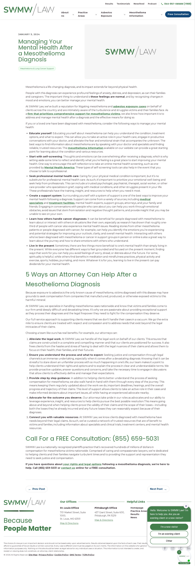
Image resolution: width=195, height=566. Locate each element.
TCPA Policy (88, 555)
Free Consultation (178, 14)
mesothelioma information (85, 148)
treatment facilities (61, 203)
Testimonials (123, 4)
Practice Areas (83, 14)
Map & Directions (69, 523)
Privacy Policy (46, 555)
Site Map (32, 555)
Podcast (152, 4)
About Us (65, 14)
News (134, 517)
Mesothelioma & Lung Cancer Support (37, 68)
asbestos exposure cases (129, 106)
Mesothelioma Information (137, 14)
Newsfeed (139, 4)
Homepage (137, 508)
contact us (68, 467)
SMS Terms (75, 555)
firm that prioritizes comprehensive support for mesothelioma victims (74, 113)
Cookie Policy (61, 555)
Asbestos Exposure (106, 14)
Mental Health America (59, 167)
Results (109, 4)
